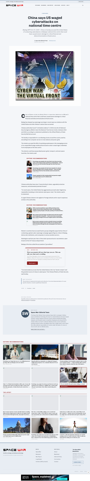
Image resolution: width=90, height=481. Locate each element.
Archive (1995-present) (42, 461)
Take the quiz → (32, 263)
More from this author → (38, 329)
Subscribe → (78, 462)
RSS (80, 465)
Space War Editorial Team (42, 40)
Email (34, 288)
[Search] (83, 5)
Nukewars (43, 5)
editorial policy (45, 326)
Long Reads (57, 5)
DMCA (85, 471)
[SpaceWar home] (14, 5)
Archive (63, 5)
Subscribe (81, 1)
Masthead (56, 454)
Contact (56, 461)
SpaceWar (37, 5)
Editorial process (52, 40)
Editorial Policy (58, 456)
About (68, 5)
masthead (33, 300)
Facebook (29, 288)
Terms (81, 471)
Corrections (57, 459)
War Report (50, 5)
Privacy (76, 471)
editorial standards (25, 300)
